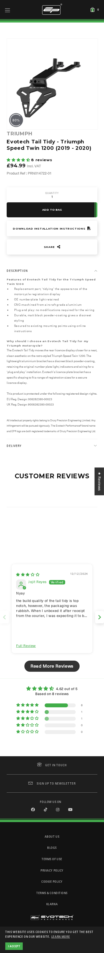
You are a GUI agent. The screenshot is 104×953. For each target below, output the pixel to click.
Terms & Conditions (52, 893)
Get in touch (56, 765)
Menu (7, 10)
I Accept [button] (14, 946)
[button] (19, 160)
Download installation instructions (49, 228)
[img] (27, 574)
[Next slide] (99, 617)
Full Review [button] (26, 645)
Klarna (52, 904)
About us (52, 836)
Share (50, 246)
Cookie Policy (52, 881)
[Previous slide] (4, 617)
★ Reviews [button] (99, 481)
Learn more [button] (60, 936)
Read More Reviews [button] (52, 666)
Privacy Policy (51, 870)
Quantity (52, 193)
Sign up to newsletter (56, 783)
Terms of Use (52, 859)
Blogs (52, 847)
